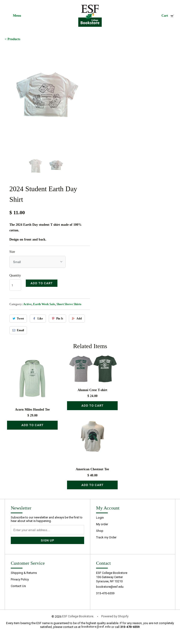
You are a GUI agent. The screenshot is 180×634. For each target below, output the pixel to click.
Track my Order (106, 537)
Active (27, 304)
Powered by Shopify (114, 616)
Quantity (15, 275)
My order (102, 524)
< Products (12, 39)
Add (79, 318)
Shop (99, 531)
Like (40, 318)
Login (100, 517)
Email (20, 330)
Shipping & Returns (24, 573)
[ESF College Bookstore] (90, 16)
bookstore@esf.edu (110, 586)
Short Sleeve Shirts (68, 304)
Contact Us (18, 586)
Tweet (20, 318)
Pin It (59, 318)
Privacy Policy (20, 579)
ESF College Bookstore (77, 616)
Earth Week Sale (44, 304)
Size (12, 251)
